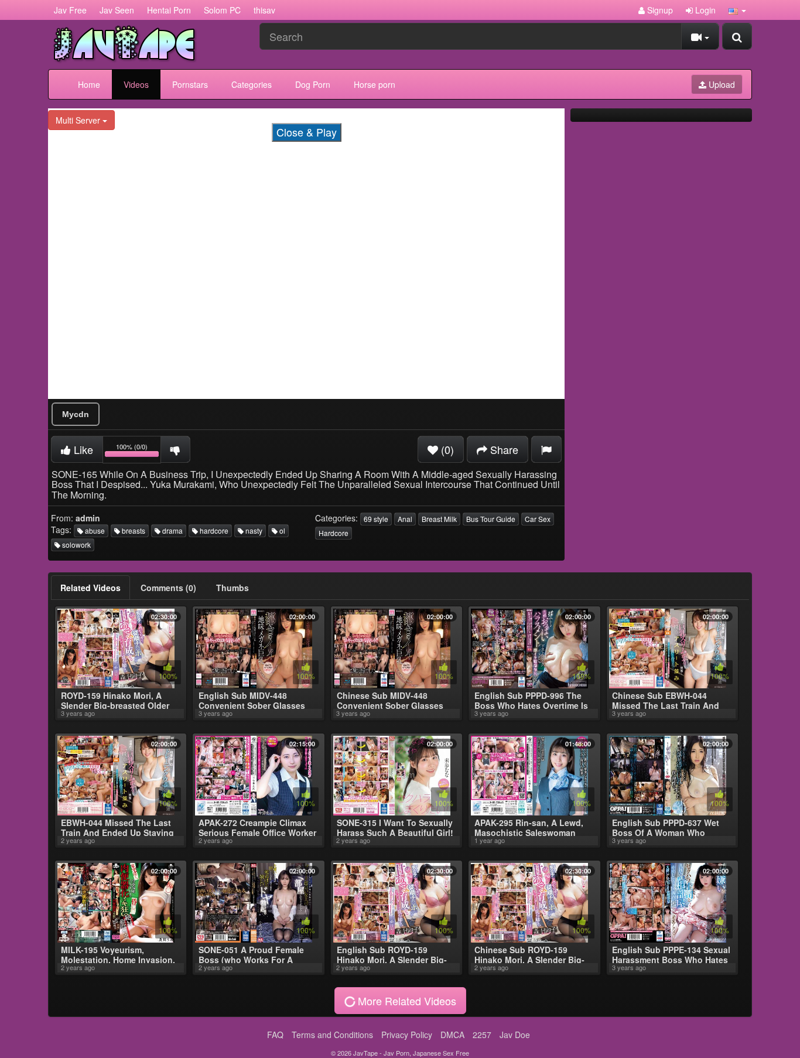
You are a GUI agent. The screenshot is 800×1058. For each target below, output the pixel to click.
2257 (482, 1034)
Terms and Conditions (332, 1034)
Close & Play (306, 131)
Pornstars (190, 84)
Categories (251, 84)
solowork (75, 545)
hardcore (213, 530)
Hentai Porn (169, 10)
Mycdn (75, 414)
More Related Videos (405, 1000)
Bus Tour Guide (490, 519)
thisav (264, 10)
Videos (136, 84)
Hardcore (333, 533)
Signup (659, 10)
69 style (376, 519)
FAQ (275, 1034)
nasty (253, 530)
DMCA (452, 1034)
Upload (720, 84)
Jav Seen (117, 10)
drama (171, 530)
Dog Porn (312, 84)
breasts (132, 530)
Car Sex (538, 519)
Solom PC (222, 10)
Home (89, 84)
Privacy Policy (406, 1034)
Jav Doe (515, 1034)
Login (704, 10)
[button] (737, 10)
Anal (405, 519)
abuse (94, 530)
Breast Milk (439, 519)
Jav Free (70, 10)
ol (281, 530)
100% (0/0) (138, 451)
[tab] (90, 587)
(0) (446, 449)
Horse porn (374, 84)
